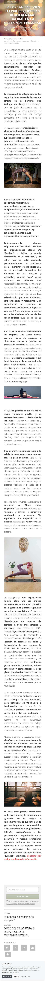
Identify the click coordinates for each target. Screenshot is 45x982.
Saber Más (16, 972)
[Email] (32, 948)
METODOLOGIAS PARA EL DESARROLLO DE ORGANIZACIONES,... (19, 932)
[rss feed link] (8, 954)
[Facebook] (7, 948)
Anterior (7, 913)
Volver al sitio (12, 2)
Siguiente (7, 925)
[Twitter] (15, 948)
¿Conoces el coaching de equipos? (19, 918)
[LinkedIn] (24, 948)
